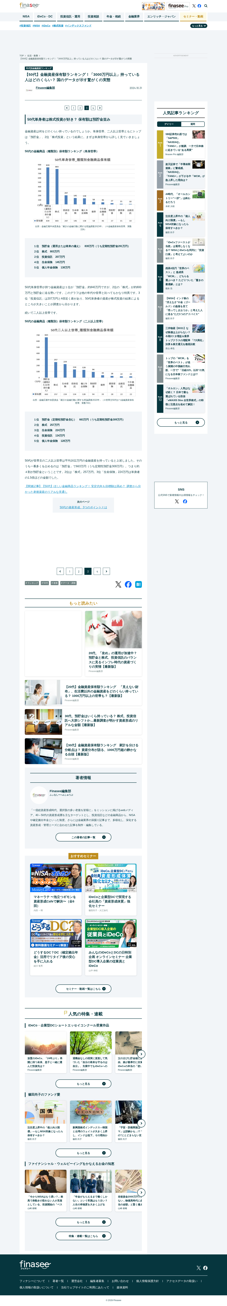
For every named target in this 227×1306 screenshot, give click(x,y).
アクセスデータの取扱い (182, 1281)
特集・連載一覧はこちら (83, 1236)
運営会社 (77, 1281)
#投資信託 (25, 25)
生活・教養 (32, 55)
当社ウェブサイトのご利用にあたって (85, 1287)
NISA (26, 16)
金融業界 (134, 16)
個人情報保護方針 (147, 1281)
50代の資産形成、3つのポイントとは (83, 507)
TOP (22, 55)
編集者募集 (97, 1281)
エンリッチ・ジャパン (161, 16)
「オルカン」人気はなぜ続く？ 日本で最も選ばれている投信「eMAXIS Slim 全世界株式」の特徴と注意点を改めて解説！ (184, 396)
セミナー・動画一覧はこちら (83, 988)
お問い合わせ (120, 1281)
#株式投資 (57, 25)
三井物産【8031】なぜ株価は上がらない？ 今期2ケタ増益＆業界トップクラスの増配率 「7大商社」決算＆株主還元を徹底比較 (185, 336)
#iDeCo (46, 25)
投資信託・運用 (70, 16)
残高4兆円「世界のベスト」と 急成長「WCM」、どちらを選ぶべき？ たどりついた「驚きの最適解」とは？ (184, 276)
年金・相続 (114, 16)
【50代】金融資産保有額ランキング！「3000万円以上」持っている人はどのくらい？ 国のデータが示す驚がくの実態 (76, 58)
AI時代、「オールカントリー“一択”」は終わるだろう (177, 198)
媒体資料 (122, 1287)
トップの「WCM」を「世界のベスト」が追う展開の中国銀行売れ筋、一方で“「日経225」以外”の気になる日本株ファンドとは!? (184, 366)
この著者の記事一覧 (83, 837)
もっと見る (83, 1083)
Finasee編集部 (45, 87)
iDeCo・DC (45, 16)
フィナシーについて (32, 1281)
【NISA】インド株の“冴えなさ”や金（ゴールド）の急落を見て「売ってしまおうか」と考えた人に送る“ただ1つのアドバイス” (184, 306)
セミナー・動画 (193, 16)
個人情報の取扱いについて (37, 1287)
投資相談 (93, 16)
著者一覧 (58, 1281)
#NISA (36, 25)
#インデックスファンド (78, 25)
